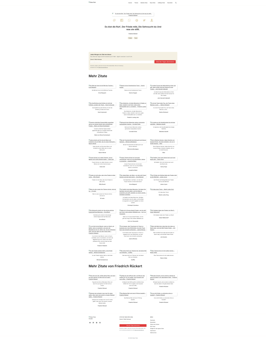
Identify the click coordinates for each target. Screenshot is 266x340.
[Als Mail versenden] (114, 21)
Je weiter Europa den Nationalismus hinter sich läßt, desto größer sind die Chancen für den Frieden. (163, 93)
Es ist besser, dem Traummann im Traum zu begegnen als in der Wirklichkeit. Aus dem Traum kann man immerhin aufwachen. (133, 234)
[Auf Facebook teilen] (121, 21)
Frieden (130, 38)
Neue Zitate (152, 2)
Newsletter (169, 2)
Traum (135, 38)
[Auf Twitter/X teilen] (144, 21)
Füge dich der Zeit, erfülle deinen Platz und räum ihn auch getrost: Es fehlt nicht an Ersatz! (102, 283)
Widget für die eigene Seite (157, 328)
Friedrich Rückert (133, 33)
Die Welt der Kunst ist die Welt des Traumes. (102, 90)
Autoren (130, 2)
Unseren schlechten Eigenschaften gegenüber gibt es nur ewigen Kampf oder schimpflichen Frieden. (102, 130)
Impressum (153, 330)
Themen (136, 2)
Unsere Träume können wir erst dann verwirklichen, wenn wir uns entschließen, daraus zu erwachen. (133, 165)
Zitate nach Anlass (154, 324)
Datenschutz (153, 332)
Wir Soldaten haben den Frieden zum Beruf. (164, 215)
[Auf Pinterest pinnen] (136, 21)
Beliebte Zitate (144, 2)
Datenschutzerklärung (103, 67)
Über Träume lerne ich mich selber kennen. (164, 255)
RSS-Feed (152, 326)
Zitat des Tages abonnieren (165, 62)
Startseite (152, 320)
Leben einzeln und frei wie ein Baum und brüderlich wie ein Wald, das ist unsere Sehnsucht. (102, 148)
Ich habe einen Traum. (163, 192)
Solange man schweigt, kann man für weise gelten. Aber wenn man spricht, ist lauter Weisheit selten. (102, 301)
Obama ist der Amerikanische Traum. (133, 90)
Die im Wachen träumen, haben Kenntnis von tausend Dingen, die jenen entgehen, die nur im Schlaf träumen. (163, 148)
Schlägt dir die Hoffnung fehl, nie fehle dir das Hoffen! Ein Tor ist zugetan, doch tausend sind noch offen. (133, 283)
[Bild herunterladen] (151, 21)
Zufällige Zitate (161, 2)
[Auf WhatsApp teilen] (129, 21)
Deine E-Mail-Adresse (96, 59)
